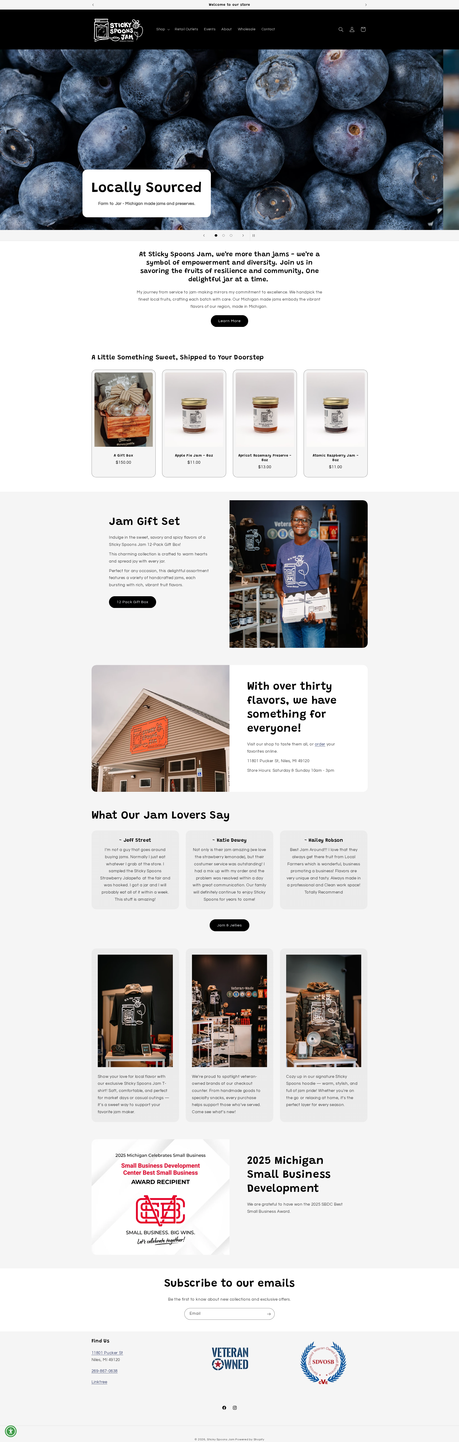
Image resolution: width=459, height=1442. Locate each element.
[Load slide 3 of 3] (231, 235)
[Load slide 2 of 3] (223, 235)
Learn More (229, 321)
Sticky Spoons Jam (221, 1439)
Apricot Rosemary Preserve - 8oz (264, 458)
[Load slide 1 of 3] (216, 235)
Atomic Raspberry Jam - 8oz (335, 458)
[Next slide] (243, 235)
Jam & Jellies (229, 925)
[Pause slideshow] (255, 235)
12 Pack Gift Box (133, 602)
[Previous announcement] (93, 5)
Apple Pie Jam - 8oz (194, 456)
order (320, 744)
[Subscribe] (268, 1314)
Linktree (99, 1382)
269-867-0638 (105, 1371)
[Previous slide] (204, 235)
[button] (162, 29)
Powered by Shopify (249, 1439)
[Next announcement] (366, 5)
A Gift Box (123, 456)
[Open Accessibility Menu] (11, 1431)
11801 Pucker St (107, 1353)
